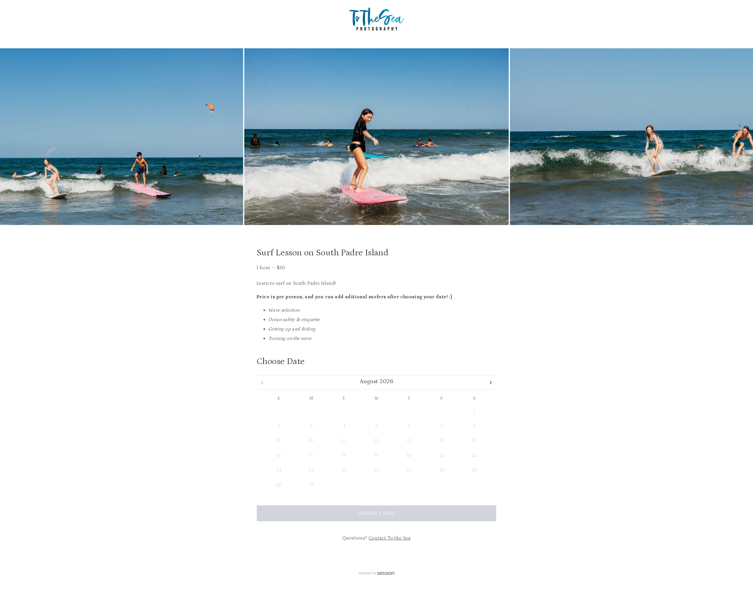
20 (409, 455)
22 (474, 455)
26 (278, 411)
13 (409, 440)
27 (311, 411)
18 (344, 455)
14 (441, 440)
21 (441, 455)
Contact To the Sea (390, 538)
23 (278, 470)
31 (441, 411)
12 (376, 440)
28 (343, 411)
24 (311, 470)
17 (311, 455)
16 (278, 455)
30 (409, 411)
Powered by (367, 573)
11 (344, 440)
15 (474, 440)
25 (343, 470)
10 (311, 440)
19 (376, 455)
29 (376, 411)
